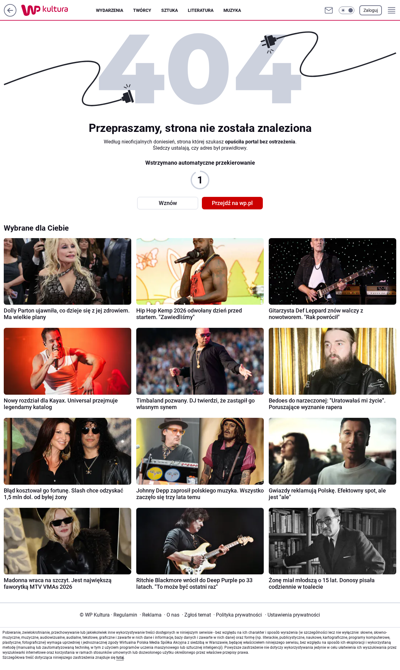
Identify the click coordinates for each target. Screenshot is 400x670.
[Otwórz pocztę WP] (329, 10)
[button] (346, 10)
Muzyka (232, 10)
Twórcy (142, 10)
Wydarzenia (109, 10)
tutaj (120, 657)
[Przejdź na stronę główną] (10, 15)
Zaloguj (370, 10)
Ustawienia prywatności (292, 615)
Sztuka (169, 10)
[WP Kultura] (58, 10)
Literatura (200, 10)
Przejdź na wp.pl (232, 203)
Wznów (168, 203)
